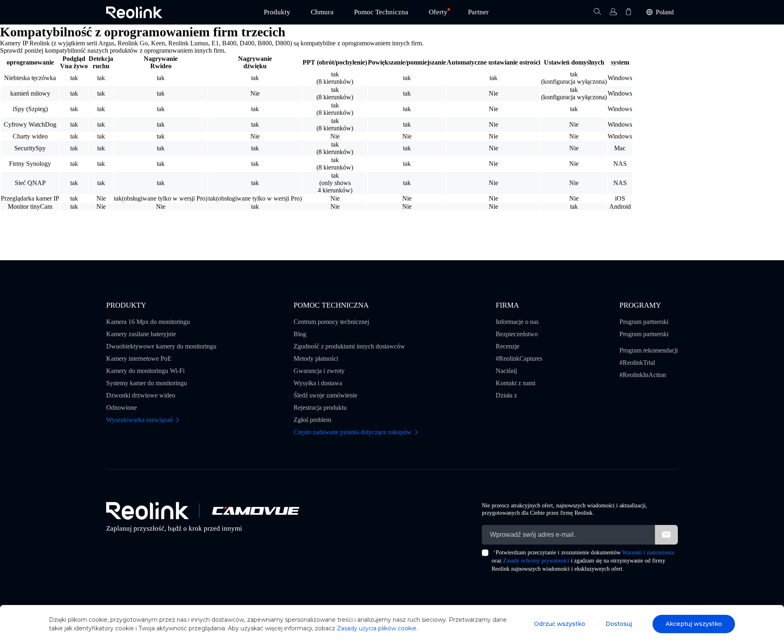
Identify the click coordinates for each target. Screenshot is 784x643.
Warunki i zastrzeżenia (648, 552)
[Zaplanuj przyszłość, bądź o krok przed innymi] (134, 12)
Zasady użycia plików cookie (376, 628)
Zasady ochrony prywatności (536, 561)
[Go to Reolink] (147, 511)
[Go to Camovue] (255, 511)
